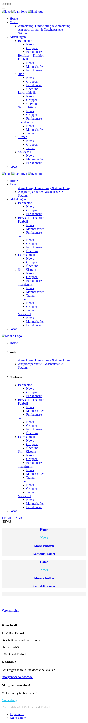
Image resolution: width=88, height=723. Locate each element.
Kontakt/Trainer (44, 554)
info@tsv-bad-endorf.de (17, 677)
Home (44, 529)
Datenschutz (18, 718)
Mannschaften (44, 546)
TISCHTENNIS (12, 518)
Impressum (17, 714)
